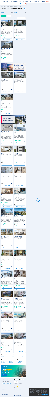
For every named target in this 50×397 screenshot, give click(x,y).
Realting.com (3, 6)
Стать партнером (5, 390)
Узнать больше (44, 392)
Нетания (2, 12)
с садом (10, 361)
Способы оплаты (5, 394)
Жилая (11, 6)
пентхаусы (2, 356)
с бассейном (3, 362)
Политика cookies (17, 394)
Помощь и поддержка (6, 383)
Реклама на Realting (17, 389)
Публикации (4, 389)
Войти (43, 1)
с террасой (20, 361)
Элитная (19, 362)
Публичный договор (17, 395)
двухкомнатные (21, 356)
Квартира (15, 6)
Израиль (7, 6)
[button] (39, 1)
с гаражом (2, 361)
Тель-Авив (3, 11)
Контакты (3, 393)
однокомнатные (12, 356)
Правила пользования (17, 390)
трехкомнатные (3, 357)
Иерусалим (16, 11)
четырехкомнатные (12, 357)
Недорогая (11, 362)
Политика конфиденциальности (17, 392)
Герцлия (15, 12)
